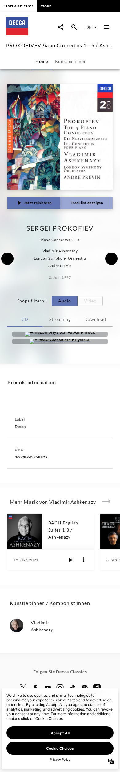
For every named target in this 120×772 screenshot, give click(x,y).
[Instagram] (60, 688)
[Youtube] (48, 688)
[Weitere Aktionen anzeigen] (84, 560)
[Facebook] (35, 688)
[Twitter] (23, 688)
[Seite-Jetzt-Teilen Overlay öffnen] (60, 27)
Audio (64, 300)
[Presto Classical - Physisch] (60, 341)
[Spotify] (84, 688)
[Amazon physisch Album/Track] (60, 334)
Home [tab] (41, 61)
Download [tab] (95, 319)
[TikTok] (72, 688)
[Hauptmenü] (106, 27)
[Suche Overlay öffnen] (74, 27)
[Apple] (97, 688)
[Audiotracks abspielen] (70, 560)
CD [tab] (25, 319)
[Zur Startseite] (30, 33)
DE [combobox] (88, 27)
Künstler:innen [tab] (71, 61)
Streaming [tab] (59, 319)
